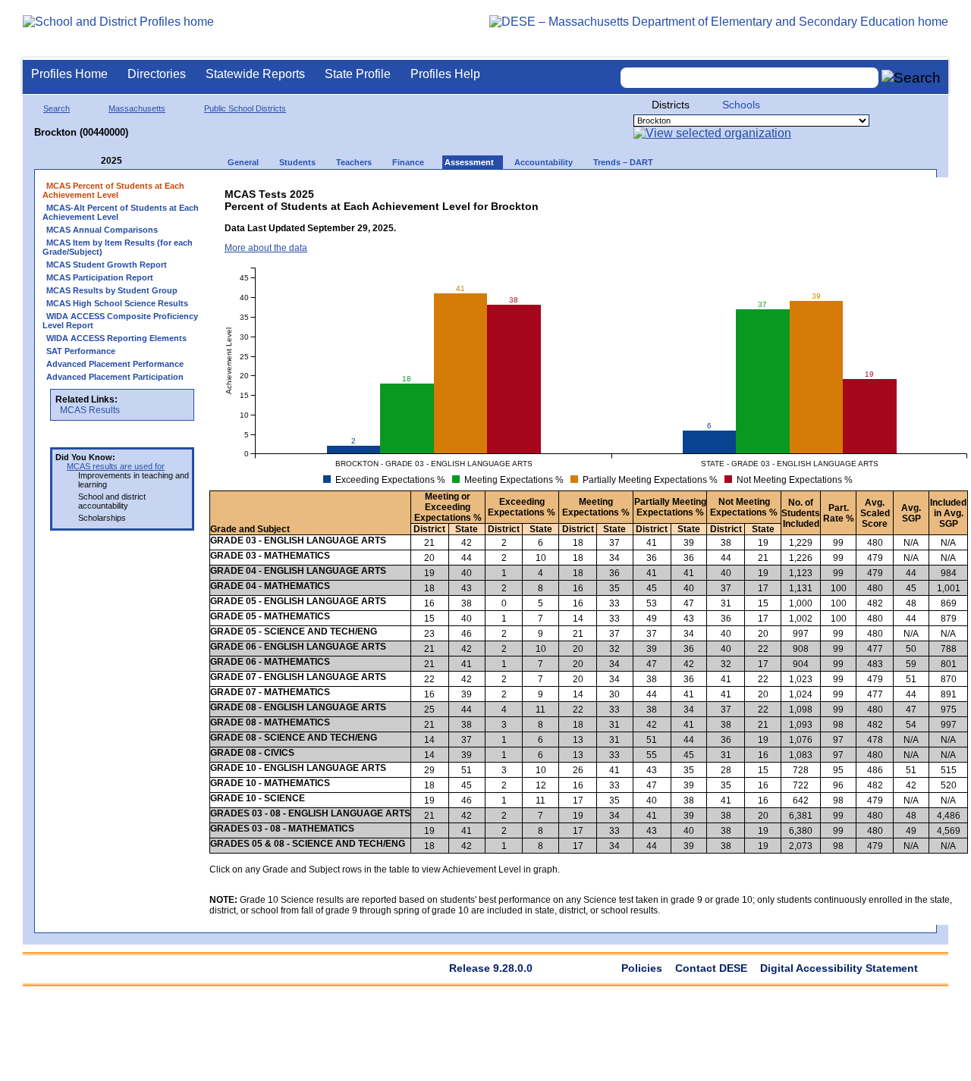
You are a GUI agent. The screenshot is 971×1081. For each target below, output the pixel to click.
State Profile (358, 73)
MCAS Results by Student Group (112, 290)
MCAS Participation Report (99, 277)
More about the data (266, 248)
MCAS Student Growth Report (106, 264)
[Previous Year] (90, 161)
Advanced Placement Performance (115, 363)
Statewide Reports (255, 73)
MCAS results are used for (116, 466)
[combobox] (749, 77)
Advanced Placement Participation (115, 376)
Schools (741, 105)
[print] (850, 190)
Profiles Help (445, 73)
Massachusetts (136, 108)
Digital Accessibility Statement (839, 968)
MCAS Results (90, 410)
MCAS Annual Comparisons (102, 229)
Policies (641, 968)
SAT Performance (80, 351)
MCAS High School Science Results (117, 303)
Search (56, 108)
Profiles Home (69, 73)
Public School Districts (245, 108)
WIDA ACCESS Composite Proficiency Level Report (120, 321)
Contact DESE (711, 968)
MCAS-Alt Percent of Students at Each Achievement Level (120, 212)
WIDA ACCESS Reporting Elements (116, 338)
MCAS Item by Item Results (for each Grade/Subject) (117, 247)
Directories (156, 73)
